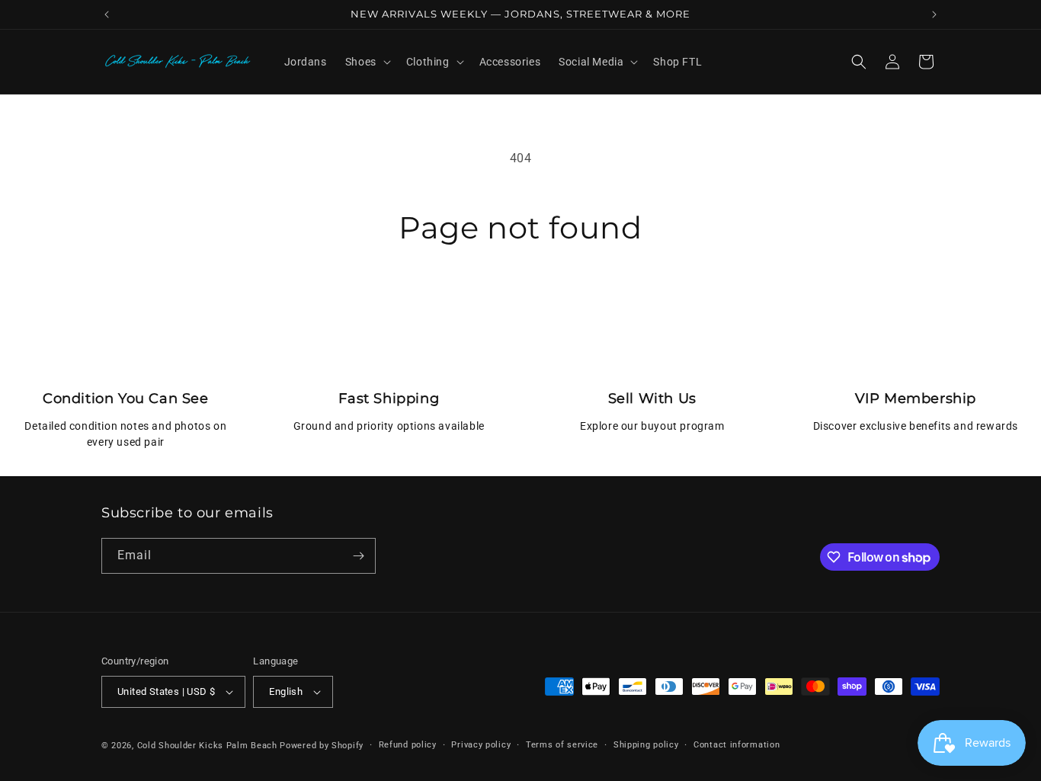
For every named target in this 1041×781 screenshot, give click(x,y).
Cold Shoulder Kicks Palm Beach (207, 746)
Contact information (736, 745)
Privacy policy (481, 745)
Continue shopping (520, 303)
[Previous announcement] (106, 14)
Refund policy (408, 745)
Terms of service (562, 745)
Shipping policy (646, 745)
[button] (366, 62)
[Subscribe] (358, 556)
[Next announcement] (934, 14)
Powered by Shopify (322, 746)
